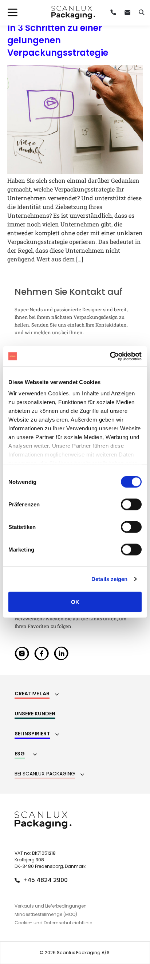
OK (75, 601)
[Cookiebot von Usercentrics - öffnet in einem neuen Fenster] (110, 356)
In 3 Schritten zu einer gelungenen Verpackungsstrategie (57, 40)
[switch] (131, 504)
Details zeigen (109, 579)
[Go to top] (125, 897)
